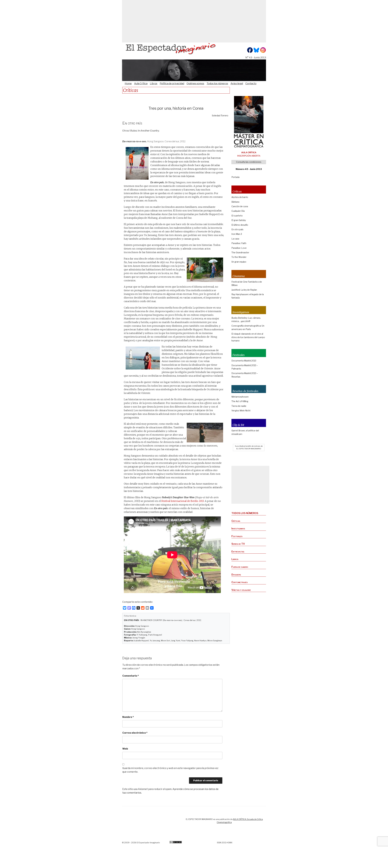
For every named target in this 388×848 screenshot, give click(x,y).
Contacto (250, 83)
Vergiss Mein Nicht (241, 410)
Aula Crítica (140, 83)
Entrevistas (237, 551)
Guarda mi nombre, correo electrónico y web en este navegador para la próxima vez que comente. (170, 770)
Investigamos (238, 528)
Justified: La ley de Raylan (244, 289)
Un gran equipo (238, 261)
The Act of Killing (239, 401)
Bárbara (235, 202)
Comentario (130, 675)
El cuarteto (237, 215)
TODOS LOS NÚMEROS (244, 513)
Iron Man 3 (236, 234)
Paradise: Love (239, 248)
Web (125, 748)
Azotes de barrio (239, 197)
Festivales (236, 536)
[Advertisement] (194, 21)
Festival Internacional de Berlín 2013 (182, 500)
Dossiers (236, 574)
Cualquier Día (238, 211)
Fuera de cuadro (239, 566)
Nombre (128, 717)
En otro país (237, 229)
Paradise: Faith (238, 243)
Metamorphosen (240, 396)
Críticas (235, 520)
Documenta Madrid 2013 (243, 360)
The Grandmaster (240, 252)
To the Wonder (238, 257)
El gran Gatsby (238, 220)
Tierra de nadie (238, 406)
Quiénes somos (195, 83)
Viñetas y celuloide (241, 589)
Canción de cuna (239, 206)
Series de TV (238, 543)
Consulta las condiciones (248, 162)
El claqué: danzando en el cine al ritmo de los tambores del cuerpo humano (248, 337)
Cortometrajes (239, 582)
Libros (153, 83)
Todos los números (217, 83)
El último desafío (239, 225)
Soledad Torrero (220, 115)
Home (128, 83)
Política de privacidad (172, 83)
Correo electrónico (134, 732)
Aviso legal (237, 83)
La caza (235, 238)
